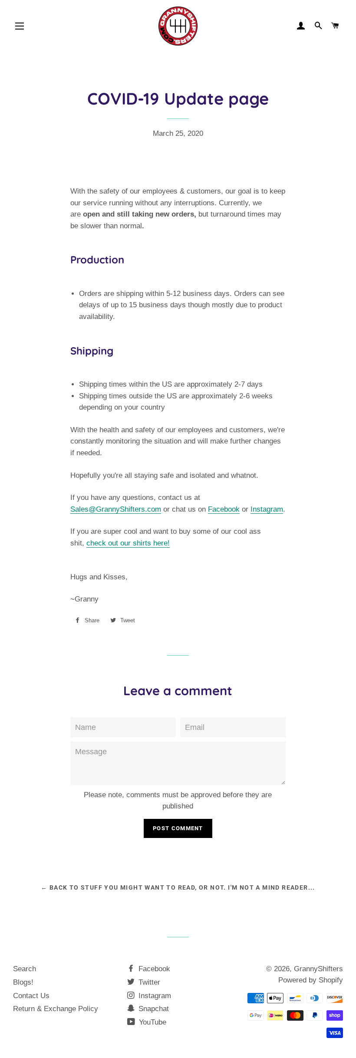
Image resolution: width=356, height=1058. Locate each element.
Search (24, 969)
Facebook (224, 509)
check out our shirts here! (128, 543)
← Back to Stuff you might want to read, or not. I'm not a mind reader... (178, 887)
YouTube (151, 1022)
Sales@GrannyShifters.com (115, 509)
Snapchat (152, 1009)
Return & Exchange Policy (55, 1009)
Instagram (267, 509)
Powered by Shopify (310, 980)
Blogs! (23, 982)
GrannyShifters (318, 969)
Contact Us (31, 996)
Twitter (148, 982)
